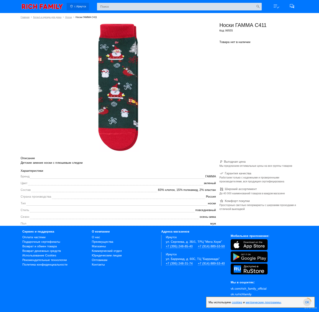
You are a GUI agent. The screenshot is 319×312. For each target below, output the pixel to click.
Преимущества (102, 241)
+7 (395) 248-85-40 (179, 246)
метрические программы (263, 302)
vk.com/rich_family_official (248, 288)
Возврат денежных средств (41, 251)
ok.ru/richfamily (241, 294)
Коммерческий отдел (107, 251)
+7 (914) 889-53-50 (211, 246)
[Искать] (258, 6)
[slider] (307, 302)
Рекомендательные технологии (44, 260)
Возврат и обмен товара (39, 246)
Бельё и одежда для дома (47, 17)
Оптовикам (99, 260)
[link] (42, 6)
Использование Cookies (39, 255)
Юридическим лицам (107, 255)
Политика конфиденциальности (44, 264)
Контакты (98, 264)
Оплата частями (34, 237)
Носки (68, 17)
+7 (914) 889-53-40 (211, 263)
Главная (25, 17)
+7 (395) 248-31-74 (179, 263)
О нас (96, 237)
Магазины (99, 246)
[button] (276, 6)
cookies (237, 302)
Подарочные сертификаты (41, 241)
